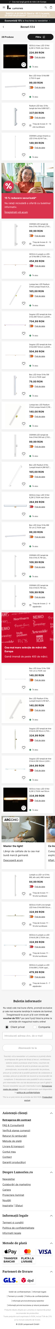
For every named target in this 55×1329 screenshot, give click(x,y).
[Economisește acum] (27, 17)
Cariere (6, 1189)
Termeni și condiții (13, 1222)
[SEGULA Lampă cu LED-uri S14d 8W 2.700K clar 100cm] (27, 265)
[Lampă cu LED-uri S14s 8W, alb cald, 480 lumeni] (27, 885)
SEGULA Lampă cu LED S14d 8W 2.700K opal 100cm (39, 966)
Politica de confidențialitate (18, 1227)
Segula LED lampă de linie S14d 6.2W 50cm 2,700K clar (40, 730)
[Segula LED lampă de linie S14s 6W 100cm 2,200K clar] (27, 325)
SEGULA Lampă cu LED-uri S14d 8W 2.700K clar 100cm (39, 255)
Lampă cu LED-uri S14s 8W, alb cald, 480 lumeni (39, 876)
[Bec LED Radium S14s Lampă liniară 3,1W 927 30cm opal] (27, 709)
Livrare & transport (13, 1146)
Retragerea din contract (16, 1119)
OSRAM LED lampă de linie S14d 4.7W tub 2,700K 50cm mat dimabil (40, 586)
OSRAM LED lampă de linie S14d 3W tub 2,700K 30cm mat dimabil (40, 436)
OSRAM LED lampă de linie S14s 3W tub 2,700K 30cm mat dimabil (40, 225)
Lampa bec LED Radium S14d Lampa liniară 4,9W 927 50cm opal (39, 285)
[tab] (27, 1137)
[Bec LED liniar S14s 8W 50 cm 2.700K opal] (27, 536)
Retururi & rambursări (14, 1135)
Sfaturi (19, 1205)
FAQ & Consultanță (13, 1125)
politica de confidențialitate (28, 1092)
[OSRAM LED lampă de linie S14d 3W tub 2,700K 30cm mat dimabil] (27, 445)
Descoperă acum (13, 860)
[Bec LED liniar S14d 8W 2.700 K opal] (27, 86)
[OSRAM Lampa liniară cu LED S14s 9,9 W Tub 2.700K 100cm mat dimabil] (27, 146)
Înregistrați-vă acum (16, 212)
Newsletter (8, 1179)
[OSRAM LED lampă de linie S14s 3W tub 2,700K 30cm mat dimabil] (27, 235)
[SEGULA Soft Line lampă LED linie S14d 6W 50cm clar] (27, 915)
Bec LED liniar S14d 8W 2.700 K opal (39, 76)
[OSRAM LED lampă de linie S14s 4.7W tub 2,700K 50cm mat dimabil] (27, 566)
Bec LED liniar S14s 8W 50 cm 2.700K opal (39, 526)
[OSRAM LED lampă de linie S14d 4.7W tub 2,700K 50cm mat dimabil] (27, 596)
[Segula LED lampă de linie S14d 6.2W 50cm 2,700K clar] (27, 739)
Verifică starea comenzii (16, 1130)
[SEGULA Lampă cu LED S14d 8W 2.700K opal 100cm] (27, 976)
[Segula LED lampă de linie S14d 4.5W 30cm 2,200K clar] (27, 769)
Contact (7, 1157)
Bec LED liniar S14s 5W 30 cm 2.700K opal (39, 375)
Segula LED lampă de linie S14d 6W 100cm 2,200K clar (40, 345)
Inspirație (7, 1205)
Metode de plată (12, 1141)
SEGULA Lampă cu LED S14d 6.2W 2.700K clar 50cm (39, 936)
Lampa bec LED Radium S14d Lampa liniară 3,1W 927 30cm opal (39, 406)
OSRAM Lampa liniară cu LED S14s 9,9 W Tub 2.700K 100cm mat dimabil (39, 137)
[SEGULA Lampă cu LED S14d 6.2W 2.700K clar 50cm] (27, 946)
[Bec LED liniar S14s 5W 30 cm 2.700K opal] (27, 385)
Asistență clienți (14, 1113)
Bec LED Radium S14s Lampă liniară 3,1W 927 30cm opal (39, 699)
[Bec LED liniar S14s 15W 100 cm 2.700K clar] (27, 679)
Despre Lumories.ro (17, 1172)
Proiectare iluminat (13, 1195)
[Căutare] (45, 7)
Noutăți (6, 1200)
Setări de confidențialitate (20, 1291)
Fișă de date (40, 57)
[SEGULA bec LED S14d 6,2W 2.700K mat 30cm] (27, 506)
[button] (23, 64)
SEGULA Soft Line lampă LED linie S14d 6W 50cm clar (39, 906)
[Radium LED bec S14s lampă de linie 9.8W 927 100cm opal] (27, 116)
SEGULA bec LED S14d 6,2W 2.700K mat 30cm (39, 496)
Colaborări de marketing (16, 1184)
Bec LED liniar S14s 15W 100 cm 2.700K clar (39, 669)
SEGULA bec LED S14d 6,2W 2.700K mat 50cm (39, 790)
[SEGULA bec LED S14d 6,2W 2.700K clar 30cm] (27, 56)
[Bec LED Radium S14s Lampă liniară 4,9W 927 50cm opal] (27, 476)
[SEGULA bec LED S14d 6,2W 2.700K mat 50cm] (27, 799)
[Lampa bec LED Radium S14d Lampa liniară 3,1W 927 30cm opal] (27, 415)
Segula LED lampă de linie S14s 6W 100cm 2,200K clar (40, 315)
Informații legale (15, 1215)
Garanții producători (14, 1162)
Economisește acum (37, 15)
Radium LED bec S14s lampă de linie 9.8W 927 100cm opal (39, 107)
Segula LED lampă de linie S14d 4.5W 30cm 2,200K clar (40, 760)
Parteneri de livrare (17, 1271)
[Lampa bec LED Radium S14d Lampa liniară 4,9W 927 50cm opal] (27, 295)
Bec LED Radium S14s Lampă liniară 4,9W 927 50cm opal (39, 466)
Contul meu (9, 1151)
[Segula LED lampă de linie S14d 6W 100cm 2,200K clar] (27, 355)
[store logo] (17, 7)
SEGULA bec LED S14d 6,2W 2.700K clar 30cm (39, 46)
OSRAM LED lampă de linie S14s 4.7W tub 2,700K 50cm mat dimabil (40, 556)
